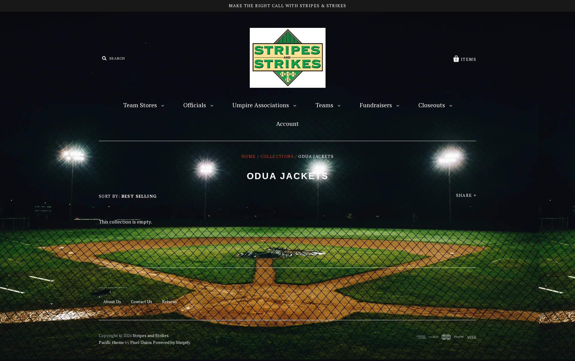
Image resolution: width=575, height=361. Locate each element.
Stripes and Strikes (151, 335)
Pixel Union (141, 342)
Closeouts (432, 105)
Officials (195, 105)
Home (248, 156)
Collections (277, 156)
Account (287, 124)
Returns (169, 301)
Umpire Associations (261, 105)
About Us (112, 301)
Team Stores (140, 105)
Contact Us (141, 301)
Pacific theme (111, 342)
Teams (325, 105)
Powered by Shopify (171, 342)
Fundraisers (377, 105)
